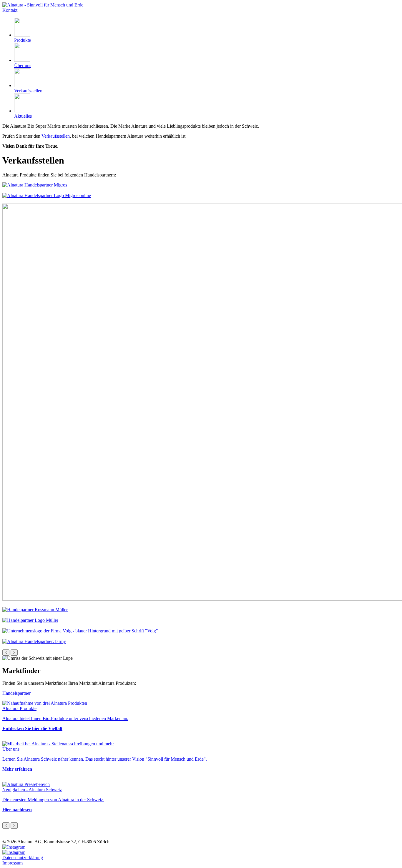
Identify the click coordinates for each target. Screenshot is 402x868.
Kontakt (9, 10)
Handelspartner (16, 693)
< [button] (6, 652)
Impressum (12, 862)
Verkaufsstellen (55, 136)
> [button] (14, 652)
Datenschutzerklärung (22, 857)
